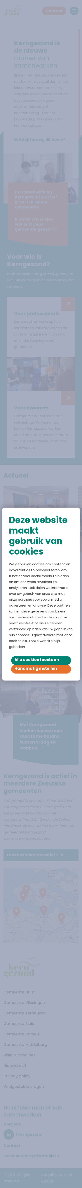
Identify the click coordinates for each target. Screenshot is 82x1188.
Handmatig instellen (35, 668)
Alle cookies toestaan (36, 659)
